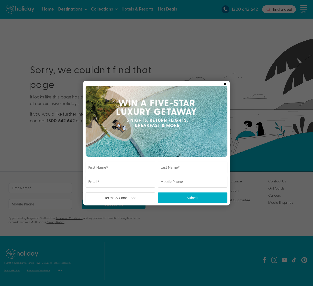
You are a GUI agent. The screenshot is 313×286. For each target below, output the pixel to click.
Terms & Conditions (120, 197)
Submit (193, 197)
